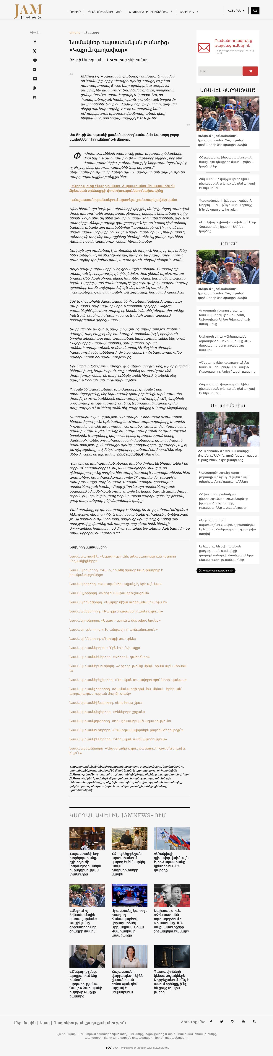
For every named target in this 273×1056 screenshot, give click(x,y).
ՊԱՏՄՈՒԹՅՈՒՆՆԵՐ (104, 12)
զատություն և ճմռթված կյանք (132, 620)
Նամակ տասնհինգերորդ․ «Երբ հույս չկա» (105, 703)
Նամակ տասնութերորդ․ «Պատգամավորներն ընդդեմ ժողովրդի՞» (126, 730)
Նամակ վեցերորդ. (85, 611)
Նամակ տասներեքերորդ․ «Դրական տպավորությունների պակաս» (128, 680)
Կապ (45, 1023)
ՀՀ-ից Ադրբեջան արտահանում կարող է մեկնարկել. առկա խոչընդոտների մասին (129, 864)
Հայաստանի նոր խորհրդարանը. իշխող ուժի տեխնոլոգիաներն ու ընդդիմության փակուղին (85, 864)
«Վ (102, 570)
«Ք (104, 611)
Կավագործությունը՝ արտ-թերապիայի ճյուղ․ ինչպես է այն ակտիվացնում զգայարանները (223, 477)
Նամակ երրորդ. (83, 584)
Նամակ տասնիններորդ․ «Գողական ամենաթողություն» (118, 739)
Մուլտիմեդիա (228, 405)
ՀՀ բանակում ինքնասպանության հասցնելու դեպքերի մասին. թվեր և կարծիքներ (226, 161)
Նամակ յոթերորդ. (85, 620)
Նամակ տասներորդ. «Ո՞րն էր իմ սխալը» (104, 648)
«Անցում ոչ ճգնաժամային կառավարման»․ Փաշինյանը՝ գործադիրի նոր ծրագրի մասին (84, 921)
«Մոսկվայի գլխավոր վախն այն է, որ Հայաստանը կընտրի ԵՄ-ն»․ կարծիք (171, 862)
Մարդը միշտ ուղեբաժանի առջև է (135, 602)
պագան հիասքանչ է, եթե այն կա (131, 584)
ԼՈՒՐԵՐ (74, 12)
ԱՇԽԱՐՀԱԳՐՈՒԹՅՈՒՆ (148, 12)
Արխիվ (76, 32)
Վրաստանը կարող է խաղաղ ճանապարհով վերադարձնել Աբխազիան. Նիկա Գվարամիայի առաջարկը (129, 923)
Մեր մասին (25, 1023)
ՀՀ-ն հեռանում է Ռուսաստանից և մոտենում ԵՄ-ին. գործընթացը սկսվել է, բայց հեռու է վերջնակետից (227, 455)
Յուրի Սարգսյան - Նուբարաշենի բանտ (108, 60)
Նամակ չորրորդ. (84, 593)
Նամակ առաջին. (84, 556)
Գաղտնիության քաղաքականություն (90, 1023)
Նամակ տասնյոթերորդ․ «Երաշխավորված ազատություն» (120, 721)
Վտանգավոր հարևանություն (129, 629)
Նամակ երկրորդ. (84, 570)
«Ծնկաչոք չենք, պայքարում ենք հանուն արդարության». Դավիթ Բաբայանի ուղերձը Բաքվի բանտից (85, 984)
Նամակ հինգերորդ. (86, 602)
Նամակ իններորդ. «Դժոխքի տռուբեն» (102, 638)
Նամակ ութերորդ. (85, 629)
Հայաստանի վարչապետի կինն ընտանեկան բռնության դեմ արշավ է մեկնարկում (127, 982)
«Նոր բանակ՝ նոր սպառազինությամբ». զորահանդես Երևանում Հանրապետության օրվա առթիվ (227, 527)
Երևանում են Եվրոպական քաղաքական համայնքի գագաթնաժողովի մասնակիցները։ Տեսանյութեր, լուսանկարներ (226, 553)
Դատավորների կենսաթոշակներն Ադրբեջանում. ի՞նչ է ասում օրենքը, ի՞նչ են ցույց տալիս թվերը (171, 982)
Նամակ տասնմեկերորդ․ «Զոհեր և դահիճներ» (109, 657)
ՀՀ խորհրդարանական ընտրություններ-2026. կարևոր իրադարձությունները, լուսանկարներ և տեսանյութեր (223, 500)
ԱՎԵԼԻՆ (187, 12)
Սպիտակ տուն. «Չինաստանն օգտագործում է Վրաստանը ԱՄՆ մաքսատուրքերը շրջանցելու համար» (171, 921)
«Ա (102, 556)
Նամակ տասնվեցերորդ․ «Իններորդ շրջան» (107, 712)
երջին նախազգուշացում (125, 593)
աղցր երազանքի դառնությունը (133, 611)
